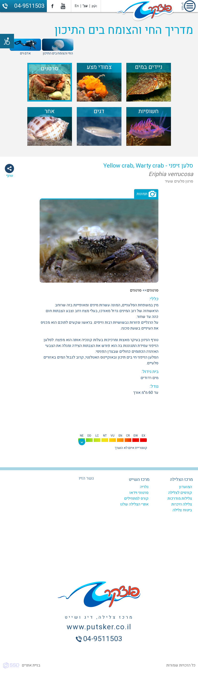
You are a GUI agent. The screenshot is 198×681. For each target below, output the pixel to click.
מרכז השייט (139, 479)
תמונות (142, 194)
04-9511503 (29, 6)
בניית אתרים (31, 665)
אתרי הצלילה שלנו (134, 504)
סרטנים (152, 290)
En (77, 5)
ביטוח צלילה (182, 510)
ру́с (94, 5)
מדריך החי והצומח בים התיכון (123, 30)
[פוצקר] (145, 11)
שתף (9, 175)
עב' (85, 5)
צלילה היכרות (181, 504)
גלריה (144, 487)
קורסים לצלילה (180, 493)
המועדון (185, 487)
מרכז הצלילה (181, 479)
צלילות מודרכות (180, 498)
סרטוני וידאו (138, 493)
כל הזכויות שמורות (181, 665)
